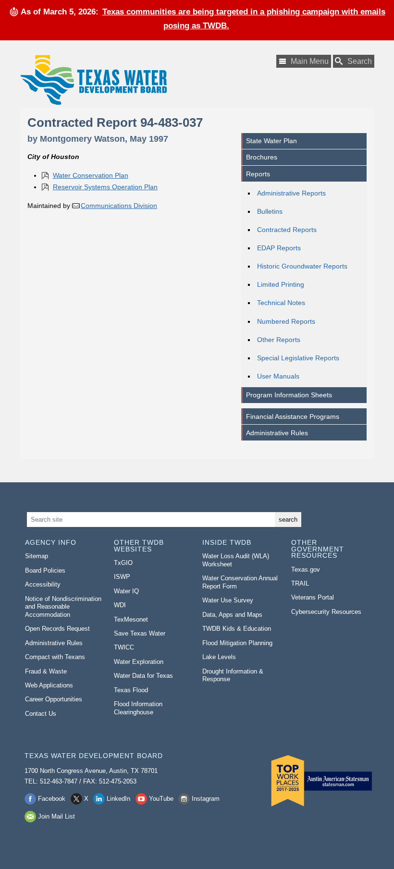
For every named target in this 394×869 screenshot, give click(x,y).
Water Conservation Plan (90, 175)
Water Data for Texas (143, 675)
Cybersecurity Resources (326, 611)
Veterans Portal (312, 597)
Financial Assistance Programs (292, 416)
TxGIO (123, 562)
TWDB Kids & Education (236, 628)
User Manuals (278, 376)
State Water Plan (271, 141)
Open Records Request (57, 628)
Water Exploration (138, 661)
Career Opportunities (53, 699)
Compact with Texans (55, 657)
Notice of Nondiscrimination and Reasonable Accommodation (63, 606)
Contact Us (40, 713)
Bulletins (270, 211)
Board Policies (45, 570)
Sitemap (36, 556)
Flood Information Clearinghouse (138, 708)
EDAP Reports (279, 248)
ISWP (122, 576)
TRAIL (300, 583)
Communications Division (119, 205)
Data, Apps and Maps (232, 614)
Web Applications (49, 685)
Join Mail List (56, 816)
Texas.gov (305, 569)
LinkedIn (118, 798)
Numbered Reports (286, 321)
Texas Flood (131, 690)
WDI (120, 605)
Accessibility (43, 584)
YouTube (161, 798)
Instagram (206, 798)
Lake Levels (219, 657)
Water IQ (126, 591)
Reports (258, 174)
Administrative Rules (277, 433)
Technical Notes (281, 302)
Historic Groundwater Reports (302, 266)
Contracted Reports (287, 229)
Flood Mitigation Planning (237, 643)
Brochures (261, 157)
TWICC (124, 647)
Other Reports (278, 339)
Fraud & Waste (46, 671)
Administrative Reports (291, 193)
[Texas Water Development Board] (93, 80)
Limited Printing (280, 284)
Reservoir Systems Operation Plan (105, 187)
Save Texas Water (139, 633)
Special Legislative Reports (298, 358)
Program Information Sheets (289, 395)
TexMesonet (131, 619)
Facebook (51, 798)
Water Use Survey (227, 600)
